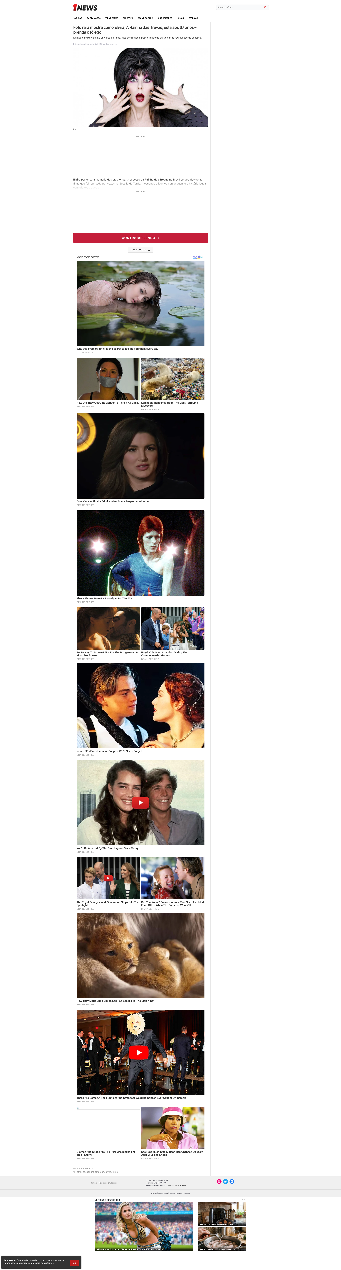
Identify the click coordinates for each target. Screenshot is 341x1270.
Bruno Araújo (111, 44)
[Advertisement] (140, 156)
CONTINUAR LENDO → (140, 238)
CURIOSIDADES (165, 18)
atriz (79, 1172)
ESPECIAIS (193, 18)
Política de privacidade (108, 1183)
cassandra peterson (93, 1172)
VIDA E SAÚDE (111, 18)
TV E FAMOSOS (94, 18)
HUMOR (180, 18)
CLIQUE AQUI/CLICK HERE (175, 1185)
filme (115, 1172)
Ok (74, 1263)
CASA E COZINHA (145, 18)
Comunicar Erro (138, 250)
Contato (94, 1183)
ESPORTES (128, 18)
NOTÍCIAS (77, 18)
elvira (108, 1172)
